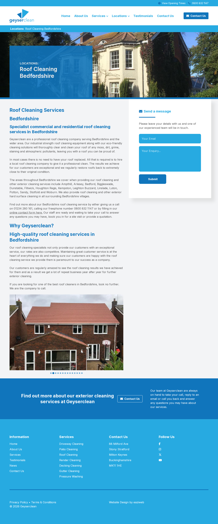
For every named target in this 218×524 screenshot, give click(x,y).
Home (65, 16)
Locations (119, 16)
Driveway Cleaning (71, 444)
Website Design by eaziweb (126, 502)
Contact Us (165, 16)
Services (98, 16)
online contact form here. (26, 212)
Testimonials (143, 16)
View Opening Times (173, 3)
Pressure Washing (71, 476)
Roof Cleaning (68, 454)
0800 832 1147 (200, 3)
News (13, 465)
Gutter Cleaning (69, 471)
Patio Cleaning (68, 449)
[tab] (51, 373)
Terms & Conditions (43, 502)
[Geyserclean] (22, 15)
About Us (81, 16)
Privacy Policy (19, 502)
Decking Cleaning (70, 465)
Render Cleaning (70, 460)
